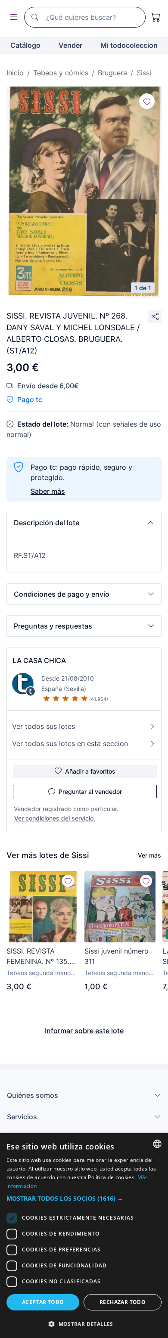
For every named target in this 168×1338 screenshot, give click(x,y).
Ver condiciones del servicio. (54, 818)
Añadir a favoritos (90, 771)
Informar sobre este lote (84, 1030)
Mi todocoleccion (129, 45)
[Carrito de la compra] (156, 17)
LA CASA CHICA (39, 660)
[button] (84, 522)
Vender (70, 45)
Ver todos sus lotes (43, 726)
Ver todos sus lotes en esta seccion (70, 743)
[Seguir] (147, 101)
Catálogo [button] (25, 45)
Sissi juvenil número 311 (116, 956)
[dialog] (84, 1235)
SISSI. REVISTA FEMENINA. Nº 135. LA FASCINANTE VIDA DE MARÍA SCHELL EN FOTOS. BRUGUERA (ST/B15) (40, 956)
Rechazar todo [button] (123, 1302)
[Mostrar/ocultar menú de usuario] (12, 17)
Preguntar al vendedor (90, 791)
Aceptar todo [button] (43, 1302)
